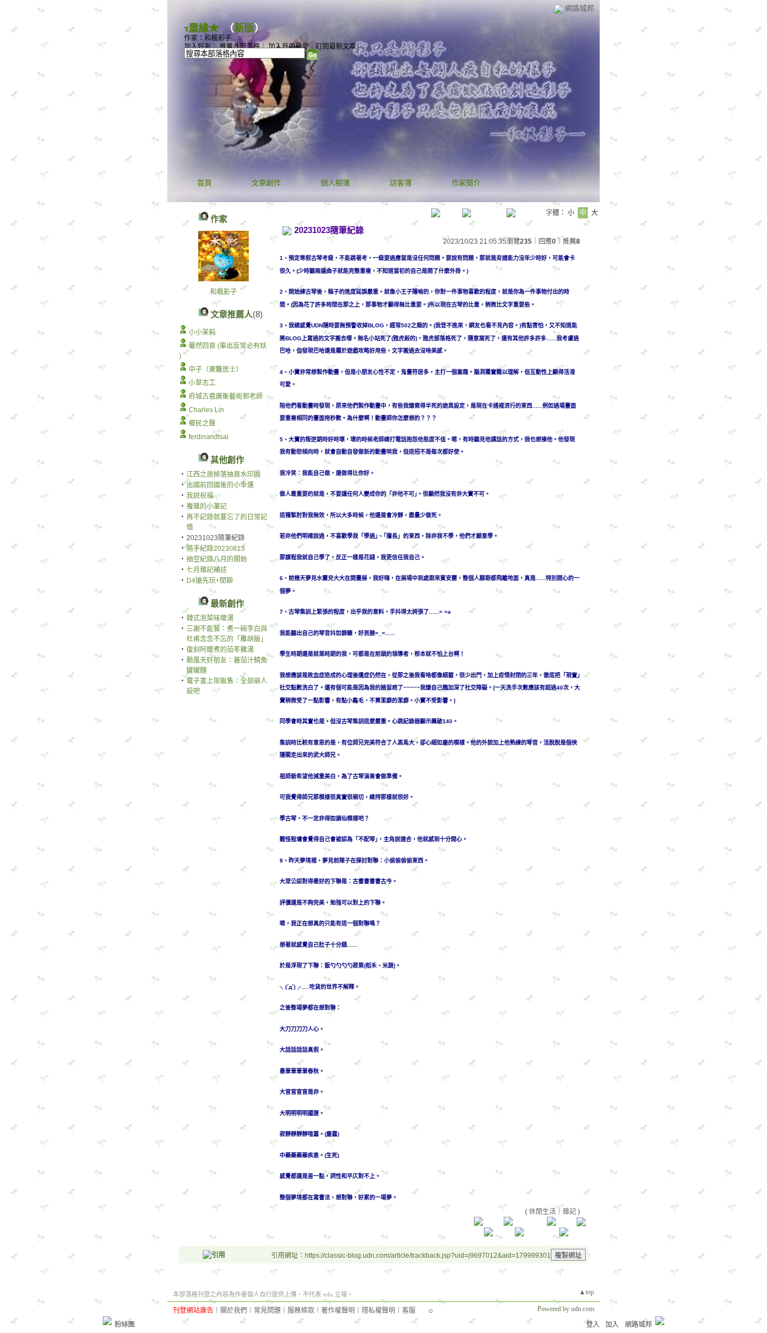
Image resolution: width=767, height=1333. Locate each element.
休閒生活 (542, 1212)
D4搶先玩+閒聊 (209, 581)
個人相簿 (335, 183)
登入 (593, 1325)
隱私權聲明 (378, 1310)
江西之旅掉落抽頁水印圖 (223, 474)
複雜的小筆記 (206, 506)
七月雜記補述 (206, 570)
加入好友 (197, 47)
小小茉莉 (202, 332)
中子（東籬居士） (216, 369)
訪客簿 (401, 183)
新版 (244, 28)
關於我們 (233, 1310)
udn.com (582, 1309)
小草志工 (202, 383)
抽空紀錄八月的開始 (216, 559)
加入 (612, 1325)
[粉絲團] (107, 1320)
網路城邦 (579, 8)
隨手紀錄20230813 (215, 549)
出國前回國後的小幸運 (220, 485)
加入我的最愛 (288, 47)
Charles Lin (206, 410)
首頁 (204, 183)
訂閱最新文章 (336, 47)
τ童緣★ (201, 28)
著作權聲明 (338, 1310)
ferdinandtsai (209, 437)
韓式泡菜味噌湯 (210, 618)
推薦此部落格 (240, 47)
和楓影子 (223, 292)
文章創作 (266, 183)
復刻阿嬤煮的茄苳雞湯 (220, 650)
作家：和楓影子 (207, 38)
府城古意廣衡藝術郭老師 (226, 396)
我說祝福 (199, 496)
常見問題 (267, 1310)
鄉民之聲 (202, 423)
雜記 (569, 1212)
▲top (586, 1292)
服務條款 (300, 1310)
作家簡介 (466, 183)
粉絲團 (125, 1325)
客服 (409, 1310)
